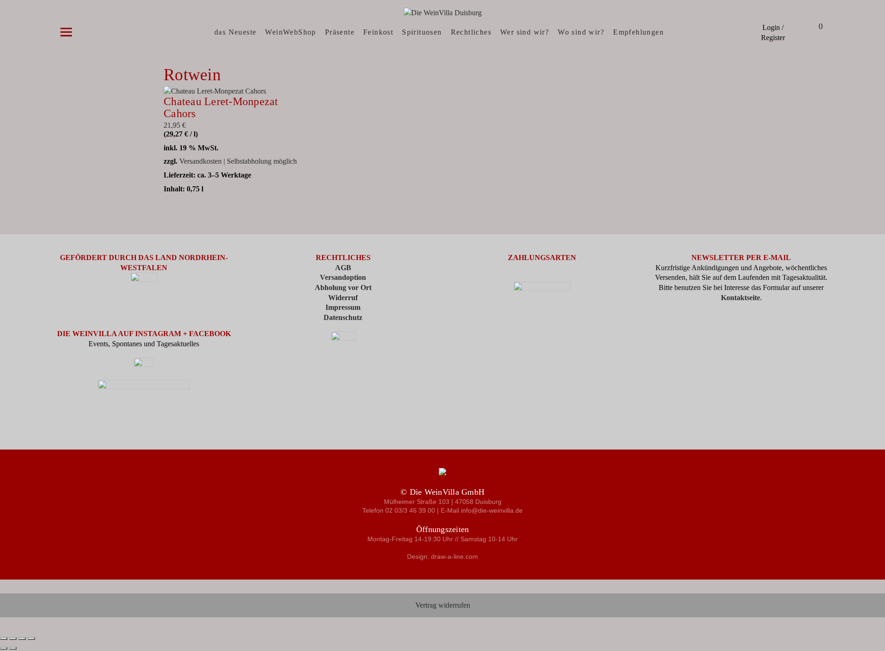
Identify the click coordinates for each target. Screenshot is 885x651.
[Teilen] (22, 638)
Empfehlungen (638, 32)
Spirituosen (422, 32)
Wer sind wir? (524, 32)
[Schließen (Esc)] (31, 638)
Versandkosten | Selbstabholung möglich (238, 161)
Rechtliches (471, 32)
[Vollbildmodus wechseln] (13, 638)
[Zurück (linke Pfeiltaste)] (3, 648)
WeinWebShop (290, 32)
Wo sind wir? (581, 32)
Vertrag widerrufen (442, 605)
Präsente (339, 32)
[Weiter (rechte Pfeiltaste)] (13, 648)
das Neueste (235, 32)
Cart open (809, 27)
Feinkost (378, 32)
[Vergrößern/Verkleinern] (3, 638)
